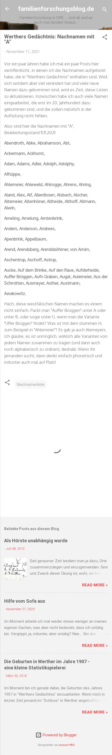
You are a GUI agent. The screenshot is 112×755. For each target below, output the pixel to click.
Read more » (95, 585)
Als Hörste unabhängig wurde (35, 540)
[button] (105, 38)
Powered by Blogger (59, 735)
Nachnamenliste (31, 384)
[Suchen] (105, 10)
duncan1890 (66, 745)
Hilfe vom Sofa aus (24, 601)
